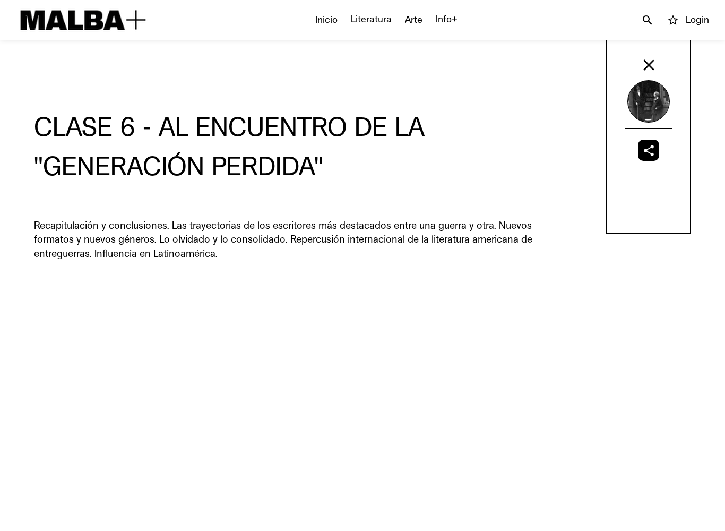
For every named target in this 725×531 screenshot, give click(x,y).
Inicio (326, 19)
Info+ (447, 19)
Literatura (371, 19)
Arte (413, 19)
